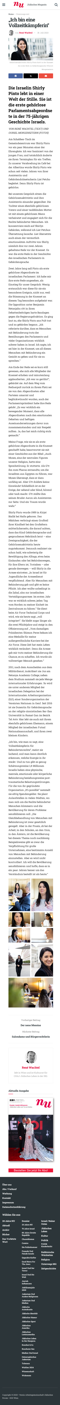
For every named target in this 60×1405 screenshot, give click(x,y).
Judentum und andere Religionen (30, 1295)
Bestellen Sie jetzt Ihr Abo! (31, 1170)
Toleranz (26, 1363)
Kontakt (6, 1198)
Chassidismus (28, 1239)
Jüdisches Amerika (26, 1326)
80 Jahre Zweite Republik (29, 1233)
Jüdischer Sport (29, 1321)
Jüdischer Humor (29, 1317)
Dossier (26, 1221)
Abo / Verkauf (9, 1189)
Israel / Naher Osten (48, 1222)
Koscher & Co (27, 1345)
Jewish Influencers (27, 1282)
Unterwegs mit (22, 14)
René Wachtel (25, 32)
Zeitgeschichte (48, 1268)
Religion (45, 1259)
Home (11, 14)
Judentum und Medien (28, 1301)
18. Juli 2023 (42, 32)
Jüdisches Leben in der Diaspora (29, 1339)
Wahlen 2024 (28, 1367)
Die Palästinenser (29, 1247)
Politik (44, 1240)
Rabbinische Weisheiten (47, 1254)
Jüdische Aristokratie (27, 1308)
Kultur (44, 1235)
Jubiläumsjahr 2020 (28, 1288)
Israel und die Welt (28, 1275)
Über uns (7, 1184)
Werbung (7, 1193)
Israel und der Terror (28, 1269)
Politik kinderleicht (46, 1245)
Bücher (6, 1234)
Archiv (5, 1229)
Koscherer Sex (28, 1349)
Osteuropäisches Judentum (29, 1358)
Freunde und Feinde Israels (28, 1252)
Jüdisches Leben (46, 1230)
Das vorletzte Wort (9, 1240)
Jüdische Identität (30, 1313)
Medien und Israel (30, 1353)
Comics (25, 1243)
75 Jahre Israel (28, 1228)
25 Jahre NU (27, 1224)
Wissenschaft (28, 1371)
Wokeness (26, 1375)
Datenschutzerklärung (13, 1206)
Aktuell (6, 1225)
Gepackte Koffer (29, 1257)
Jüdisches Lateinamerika (28, 1333)
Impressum (8, 1202)
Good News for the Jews (28, 1262)
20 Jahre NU (8, 1221)
